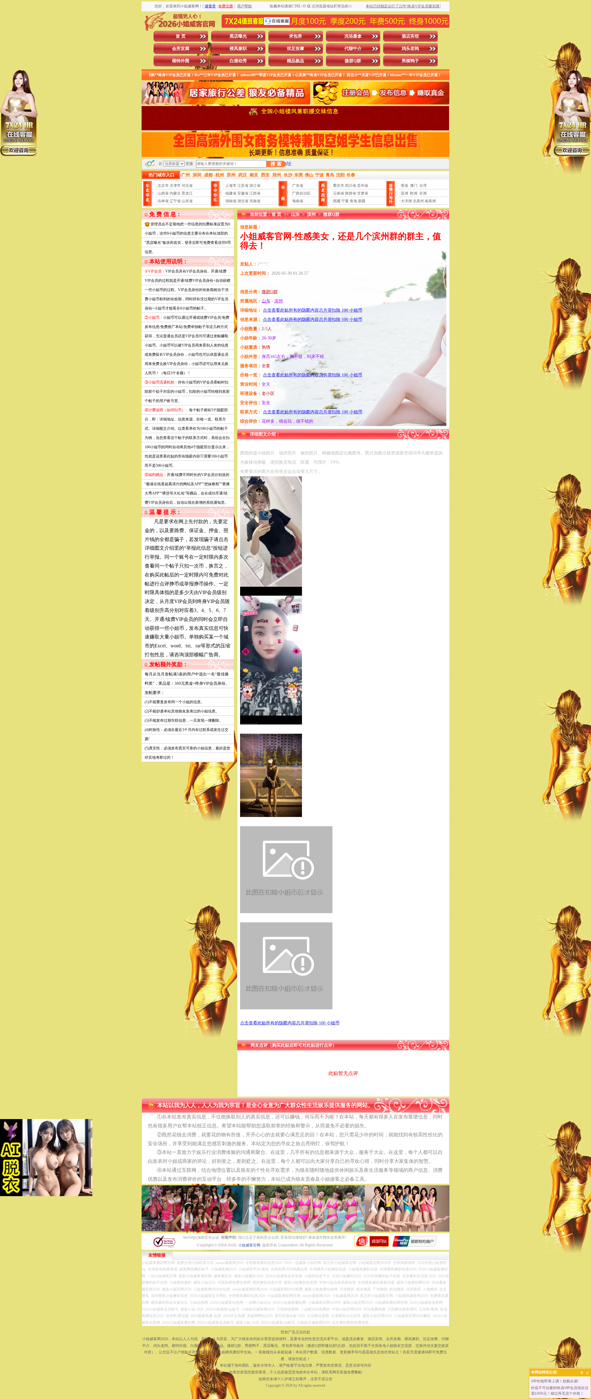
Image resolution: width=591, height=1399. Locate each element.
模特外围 (180, 61)
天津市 (175, 185)
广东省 (297, 185)
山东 (295, 214)
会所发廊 (180, 48)
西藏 (336, 201)
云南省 (338, 193)
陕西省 (350, 193)
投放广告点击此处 (295, 1332)
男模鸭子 (410, 61)
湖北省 (242, 201)
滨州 (311, 214)
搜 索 (276, 163)
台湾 (423, 185)
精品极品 (295, 61)
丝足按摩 (295, 48)
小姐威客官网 (249, 1245)
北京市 (163, 185)
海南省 (297, 201)
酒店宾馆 (410, 36)
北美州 (418, 201)
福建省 (230, 193)
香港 (404, 185)
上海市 (230, 185)
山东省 (187, 201)
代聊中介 (353, 48)
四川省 (350, 185)
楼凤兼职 (238, 48)
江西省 (254, 193)
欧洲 (413, 193)
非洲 (423, 193)
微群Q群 (353, 61)
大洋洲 (406, 201)
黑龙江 (187, 193)
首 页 (181, 36)
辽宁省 (175, 201)
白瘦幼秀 (238, 61)
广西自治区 (301, 193)
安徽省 (242, 193)
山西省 (163, 193)
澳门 (413, 185)
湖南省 (230, 201)
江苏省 (242, 185)
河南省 (254, 201)
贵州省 (362, 185)
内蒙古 (175, 193)
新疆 (361, 201)
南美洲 (430, 201)
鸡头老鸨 (410, 48)
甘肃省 (362, 193)
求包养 (295, 36)
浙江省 (254, 185)
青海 (353, 201)
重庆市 (338, 185)
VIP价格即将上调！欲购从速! (554, 1381)
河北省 (187, 185)
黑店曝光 (238, 36)
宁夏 (345, 201)
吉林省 (163, 201)
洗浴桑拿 (353, 36)
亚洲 (404, 193)
